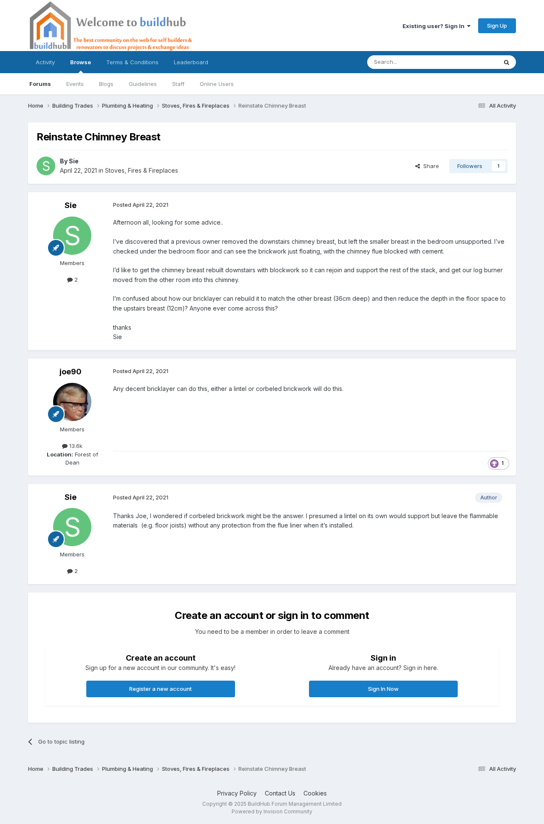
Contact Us (280, 793)
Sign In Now (383, 688)
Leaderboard (191, 62)
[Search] (506, 62)
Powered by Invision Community (272, 811)
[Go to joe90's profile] (72, 402)
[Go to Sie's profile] (46, 166)
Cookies (315, 793)
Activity (45, 62)
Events (75, 83)
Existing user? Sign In (434, 26)
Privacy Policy (237, 793)
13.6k (75, 445)
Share (429, 166)
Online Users (217, 83)
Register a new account (160, 688)
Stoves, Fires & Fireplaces (141, 170)
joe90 (71, 371)
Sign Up (497, 25)
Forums (40, 83)
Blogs (106, 83)
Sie (74, 161)
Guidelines (143, 83)
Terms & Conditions (132, 62)
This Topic (472, 62)
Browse (80, 62)
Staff (178, 83)
